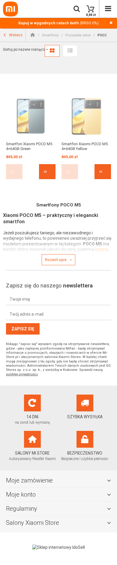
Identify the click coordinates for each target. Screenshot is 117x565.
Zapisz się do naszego (49, 285)
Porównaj (47, 171)
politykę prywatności (22, 374)
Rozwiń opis (56, 259)
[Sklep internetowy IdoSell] (58, 547)
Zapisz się (22, 328)
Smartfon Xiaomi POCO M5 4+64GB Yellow (85, 146)
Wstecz (15, 34)
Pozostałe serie (78, 35)
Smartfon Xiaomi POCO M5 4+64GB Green (29, 146)
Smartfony (50, 35)
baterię (101, 249)
